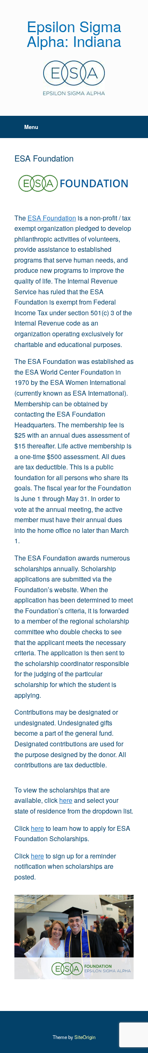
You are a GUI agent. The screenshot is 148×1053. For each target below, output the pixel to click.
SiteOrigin (84, 1037)
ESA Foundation (52, 218)
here (65, 800)
